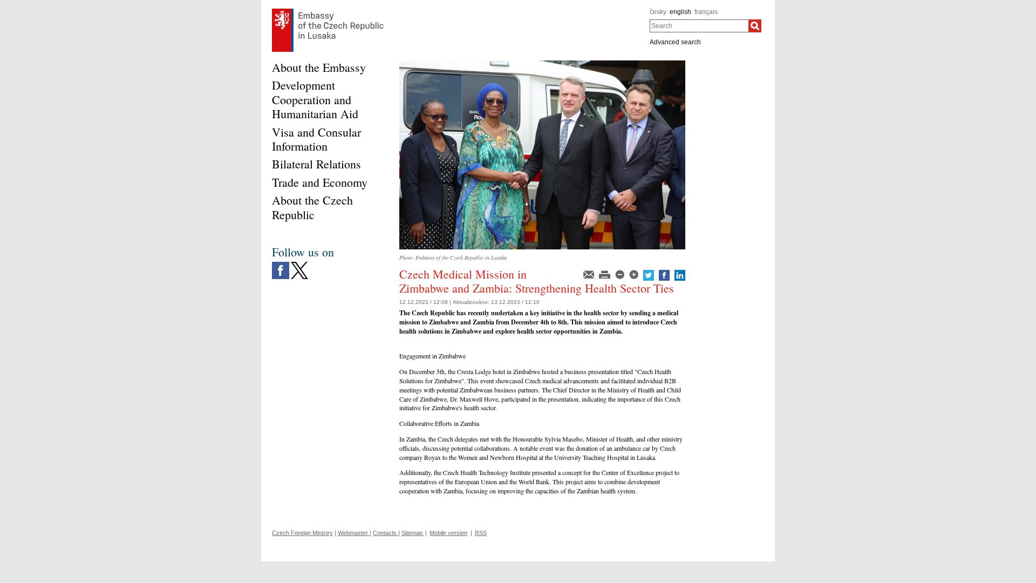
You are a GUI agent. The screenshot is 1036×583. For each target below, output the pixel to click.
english (680, 12)
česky (658, 12)
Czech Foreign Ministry (302, 533)
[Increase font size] (634, 273)
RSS (481, 533)
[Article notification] (589, 273)
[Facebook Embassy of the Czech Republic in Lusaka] (280, 264)
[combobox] (699, 25)
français (706, 12)
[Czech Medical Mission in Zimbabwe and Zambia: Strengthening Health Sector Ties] (542, 64)
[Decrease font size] (620, 273)
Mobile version (448, 533)
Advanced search (675, 42)
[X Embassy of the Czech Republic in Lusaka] (299, 264)
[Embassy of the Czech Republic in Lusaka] (328, 11)
